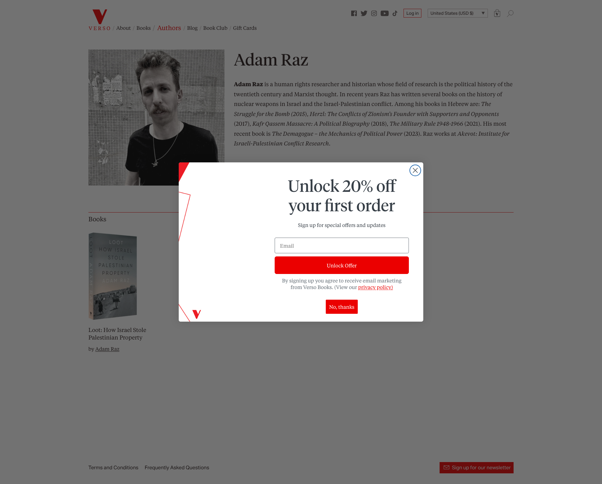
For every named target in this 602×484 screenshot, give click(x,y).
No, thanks (342, 306)
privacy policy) (375, 287)
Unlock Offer (341, 265)
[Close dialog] (415, 170)
